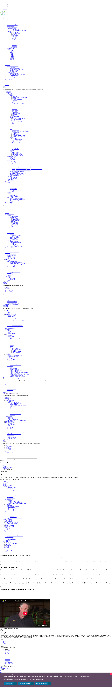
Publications (7, 212)
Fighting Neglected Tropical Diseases (17, 171)
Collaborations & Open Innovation (13, 250)
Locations (4, 7)
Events (8, 277)
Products (9, 192)
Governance (7, 354)
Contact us (7, 457)
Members (14, 44)
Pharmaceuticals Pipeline (12, 301)
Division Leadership (13, 47)
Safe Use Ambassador (14, 267)
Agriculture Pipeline (11, 300)
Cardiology (12, 95)
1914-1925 (12, 52)
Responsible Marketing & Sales (15, 365)
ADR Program (10, 429)
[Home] (2, 14)
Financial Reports (8, 416)
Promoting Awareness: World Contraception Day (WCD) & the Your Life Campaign (27, 169)
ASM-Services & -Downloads (15, 414)
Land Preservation (15, 245)
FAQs (11, 411)
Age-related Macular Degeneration (18, 118)
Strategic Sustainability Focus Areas (16, 69)
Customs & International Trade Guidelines (17, 74)
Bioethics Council (10, 357)
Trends (11, 129)
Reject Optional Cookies (24, 683)
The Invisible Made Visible (19, 103)
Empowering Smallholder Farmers (16, 229)
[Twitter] (0, 671)
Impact (8, 313)
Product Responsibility (11, 265)
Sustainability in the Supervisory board (14, 355)
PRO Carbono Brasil (14, 238)
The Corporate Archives (14, 64)
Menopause (14, 125)
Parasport (14, 350)
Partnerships (12, 194)
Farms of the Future (11, 248)
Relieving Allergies (13, 188)
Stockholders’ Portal (13, 404)
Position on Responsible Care (15, 371)
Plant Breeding (15, 224)
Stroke (13, 102)
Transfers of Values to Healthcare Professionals (18, 321)
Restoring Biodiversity (14, 241)
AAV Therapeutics (15, 130)
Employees (9, 335)
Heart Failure (14, 100)
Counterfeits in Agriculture (12, 261)
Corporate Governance (9, 430)
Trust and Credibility (13, 195)
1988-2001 (12, 57)
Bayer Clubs (12, 345)
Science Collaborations (14, 319)
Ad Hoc (8, 399)
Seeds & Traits (12, 221)
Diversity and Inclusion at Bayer (13, 29)
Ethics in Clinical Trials (16, 140)
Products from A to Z (9, 292)
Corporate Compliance (9, 79)
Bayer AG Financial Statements (13, 419)
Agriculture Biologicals (14, 216)
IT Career (9, 449)
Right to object (12, 409)
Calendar (6, 84)
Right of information (13, 408)
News (6, 383)
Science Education (15, 342)
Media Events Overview (11, 389)
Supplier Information (11, 72)
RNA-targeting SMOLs (16, 148)
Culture (11, 346)
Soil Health (14, 244)
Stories (6, 384)
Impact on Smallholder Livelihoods (18, 230)
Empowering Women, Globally (15, 164)
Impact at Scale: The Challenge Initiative (19, 168)
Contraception (14, 122)
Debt (8, 426)
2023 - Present (12, 60)
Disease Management (16, 219)
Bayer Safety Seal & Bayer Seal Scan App (17, 264)
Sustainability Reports (11, 315)
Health (4, 86)
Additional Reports (10, 316)
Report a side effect (4, 668)
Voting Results (12, 413)
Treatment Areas (10, 94)
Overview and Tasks (16, 33)
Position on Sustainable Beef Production (17, 376)
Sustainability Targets (11, 227)
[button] (8, 564)
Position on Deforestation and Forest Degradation (19, 372)
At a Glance (7, 310)
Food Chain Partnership (11, 258)
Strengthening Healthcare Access (16, 163)
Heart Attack (14, 96)
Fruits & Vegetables (13, 226)
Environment (7, 329)
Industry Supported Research (15, 272)
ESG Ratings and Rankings (10, 328)
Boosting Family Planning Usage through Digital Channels (23, 165)
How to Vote (12, 410)
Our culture (7, 447)
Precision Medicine (15, 134)
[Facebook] (0, 670)
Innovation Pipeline (11, 249)
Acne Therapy (14, 126)
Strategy (8, 311)
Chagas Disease (15, 172)
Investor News (7, 398)
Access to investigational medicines (18, 142)
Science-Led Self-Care (14, 196)
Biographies (12, 61)
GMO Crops (9, 273)
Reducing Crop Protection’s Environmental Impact (19, 232)
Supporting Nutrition (13, 189)
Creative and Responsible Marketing (16, 198)
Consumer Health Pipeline (12, 302)
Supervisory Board (13, 42)
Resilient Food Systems (11, 255)
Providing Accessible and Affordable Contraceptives (21, 170)
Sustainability (9, 160)
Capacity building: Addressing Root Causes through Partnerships (24, 166)
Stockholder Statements (14, 406)
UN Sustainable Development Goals (16, 375)
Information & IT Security (12, 80)
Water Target (12, 228)
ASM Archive (12, 415)
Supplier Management (11, 360)
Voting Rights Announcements (13, 428)
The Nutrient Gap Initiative (15, 200)
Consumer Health (8, 651)
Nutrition (9, 256)
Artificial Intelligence (16, 144)
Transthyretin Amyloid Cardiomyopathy (19, 97)
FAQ (13, 141)
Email (4, 642)
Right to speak (12, 407)
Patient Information (11, 180)
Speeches (7, 385)
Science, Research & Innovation (11, 298)
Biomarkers (14, 133)
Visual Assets (7, 386)
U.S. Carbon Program (14, 236)
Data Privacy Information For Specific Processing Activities (18, 81)
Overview (7, 209)
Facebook (4, 643)
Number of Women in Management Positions (18, 30)
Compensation (14, 41)
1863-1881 (12, 50)
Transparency (9, 176)
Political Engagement (11, 327)
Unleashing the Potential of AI (13, 303)
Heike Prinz (14, 37)
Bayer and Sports (15, 348)
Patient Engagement (13, 178)
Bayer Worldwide (10, 48)
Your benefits (7, 454)
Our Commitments (10, 197)
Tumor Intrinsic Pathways (17, 154)
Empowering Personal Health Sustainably (17, 199)
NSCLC (13, 115)
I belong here (9, 453)
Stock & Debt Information (10, 422)
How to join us (8, 448)
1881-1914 (12, 51)
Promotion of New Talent (17, 351)
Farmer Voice (7, 210)
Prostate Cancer (15, 112)
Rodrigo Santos (15, 38)
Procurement (7, 65)
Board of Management (14, 32)
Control (8, 436)
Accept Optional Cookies (41, 683)
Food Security (7, 253)
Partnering (12, 150)
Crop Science (7, 652)
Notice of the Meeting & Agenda (16, 403)
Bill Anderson (14, 34)
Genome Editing (15, 223)
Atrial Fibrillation (15, 104)
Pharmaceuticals (8, 92)
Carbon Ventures (10, 233)
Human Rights (10, 337)
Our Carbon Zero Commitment (15, 235)
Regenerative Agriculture (9, 214)
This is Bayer (5, 17)
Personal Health (8, 181)
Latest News (7, 660)
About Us (7, 22)
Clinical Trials (14, 138)
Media (4, 377)
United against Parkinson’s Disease (18, 135)
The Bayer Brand (10, 26)
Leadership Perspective (14, 161)
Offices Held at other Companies (18, 40)
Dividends (9, 425)
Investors (4, 392)
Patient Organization (13, 177)
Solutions (9, 182)
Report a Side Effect (9, 202)
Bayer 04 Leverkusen (16, 352)
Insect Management (15, 220)
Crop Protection (13, 217)
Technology (12, 143)
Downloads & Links (13, 77)
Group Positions (10, 366)
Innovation (9, 193)
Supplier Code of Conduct (14, 68)
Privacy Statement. (39, 679)
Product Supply (10, 268)
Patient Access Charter (14, 162)
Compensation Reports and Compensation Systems (16, 420)
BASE (11, 367)
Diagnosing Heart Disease (17, 99)
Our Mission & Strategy (11, 24)
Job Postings (7, 659)
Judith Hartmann (15, 35)
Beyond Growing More (11, 254)
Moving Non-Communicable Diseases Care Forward (19, 173)
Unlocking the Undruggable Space (18, 136)
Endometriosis (14, 123)
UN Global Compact (11, 358)
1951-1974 (12, 55)
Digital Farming (13, 225)
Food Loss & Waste (11, 257)
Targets (8, 312)
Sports (11, 347)
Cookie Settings (9, 683)
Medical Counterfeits (9, 203)
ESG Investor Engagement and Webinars (15, 326)
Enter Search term (3, 459)
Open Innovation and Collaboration (11, 304)
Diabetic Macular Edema (16, 119)
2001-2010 (12, 58)
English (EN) (5, 5)
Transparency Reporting (14, 318)
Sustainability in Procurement (12, 66)
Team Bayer (9, 31)
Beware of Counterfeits (9, 290)
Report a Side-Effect (9, 291)
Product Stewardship (11, 266)
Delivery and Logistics (14, 75)
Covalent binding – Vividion (17, 155)
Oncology (11, 106)
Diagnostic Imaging (15, 149)
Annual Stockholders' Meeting (13, 402)
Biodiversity (9, 240)
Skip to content (3, 0)
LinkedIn (4, 641)
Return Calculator (10, 427)
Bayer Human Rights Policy (15, 364)
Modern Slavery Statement (15, 338)
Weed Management (15, 218)
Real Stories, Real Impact (12, 27)
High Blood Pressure (16, 101)
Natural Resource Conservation (15, 242)
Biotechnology (15, 222)
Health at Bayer (8, 91)
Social (6, 334)
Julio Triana (14, 39)
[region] (56, 680)
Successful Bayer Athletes (17, 349)
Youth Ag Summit (13, 279)
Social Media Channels (9, 663)
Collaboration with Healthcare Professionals (20, 323)
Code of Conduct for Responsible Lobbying (18, 320)
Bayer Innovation (13, 278)
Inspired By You (10, 93)
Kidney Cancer (15, 110)
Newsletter (7, 661)
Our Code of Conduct (11, 28)
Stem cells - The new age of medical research (20, 131)
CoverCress (12, 234)
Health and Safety (10, 336)
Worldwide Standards (18, 139)
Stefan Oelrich (14, 36)
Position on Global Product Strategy (16, 370)
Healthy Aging (12, 120)
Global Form (2, 667)
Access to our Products (11, 339)
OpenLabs (9, 275)
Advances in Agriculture (9, 247)
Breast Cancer (14, 109)
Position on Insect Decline (14, 373)
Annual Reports (10, 418)
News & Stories (10, 179)
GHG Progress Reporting (14, 239)
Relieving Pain (12, 185)
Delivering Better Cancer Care (15, 175)
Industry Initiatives (13, 71)
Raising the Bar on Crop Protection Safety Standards (19, 374)
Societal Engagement (11, 340)
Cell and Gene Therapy (11, 156)
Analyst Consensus (11, 424)
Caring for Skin (13, 184)
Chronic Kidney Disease (14, 116)
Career (4, 440)
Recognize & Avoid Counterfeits (16, 262)
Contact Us (5, 9)
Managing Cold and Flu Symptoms (16, 190)
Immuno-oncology (15, 152)
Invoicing (11, 76)
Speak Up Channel (10, 82)
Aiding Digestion (13, 183)
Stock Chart (9, 423)
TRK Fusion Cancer (16, 113)
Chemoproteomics (15, 145)
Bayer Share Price (8, 662)
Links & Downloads (11, 438)
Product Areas (7, 288)
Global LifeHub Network (14, 252)
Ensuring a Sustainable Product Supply (17, 174)
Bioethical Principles (13, 368)
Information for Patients (9, 289)
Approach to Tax (10, 435)
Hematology (12, 105)
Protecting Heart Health (14, 186)
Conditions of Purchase (14, 73)
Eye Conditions (13, 117)
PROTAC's (14, 146)
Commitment (14, 322)
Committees (14, 45)
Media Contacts (8, 391)
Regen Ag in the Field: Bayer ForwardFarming (16, 246)
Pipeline (11, 137)
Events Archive (10, 390)
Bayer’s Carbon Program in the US (63, 596)
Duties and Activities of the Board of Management (16, 431)
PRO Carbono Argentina (14, 237)
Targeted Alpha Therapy (16, 153)
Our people (7, 451)
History (8, 49)
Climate (8, 330)
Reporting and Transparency (10, 314)
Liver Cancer (14, 111)
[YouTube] (1, 672)
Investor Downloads (9, 421)
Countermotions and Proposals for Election (18, 405)
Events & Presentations (9, 400)
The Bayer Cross (13, 62)
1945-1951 (12, 54)
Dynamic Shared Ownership (12, 25)
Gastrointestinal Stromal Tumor (18, 108)
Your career (7, 450)
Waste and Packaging (11, 333)
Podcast (8, 280)
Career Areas (9, 446)
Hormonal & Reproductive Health (16, 121)
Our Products (7, 653)
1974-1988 (12, 56)
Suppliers (9, 260)
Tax (8, 353)
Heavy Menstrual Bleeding (17, 124)
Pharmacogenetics (15, 132)
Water (13, 243)
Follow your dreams (11, 452)
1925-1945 (12, 53)
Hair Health (12, 191)
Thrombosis (14, 98)
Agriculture (5, 204)
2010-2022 (12, 59)
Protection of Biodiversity (14, 369)
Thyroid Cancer (15, 114)
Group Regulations (10, 361)
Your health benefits (11, 455)
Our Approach (12, 67)
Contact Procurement (11, 78)
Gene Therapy (12, 157)
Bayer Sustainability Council (12, 356)
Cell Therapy (12, 158)
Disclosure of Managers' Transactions (14, 434)
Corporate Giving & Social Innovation (17, 341)
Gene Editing (12, 159)
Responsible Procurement (14, 70)
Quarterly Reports (10, 417)
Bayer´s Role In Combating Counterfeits (17, 263)
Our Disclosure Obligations (17, 325)
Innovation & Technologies (12, 128)
